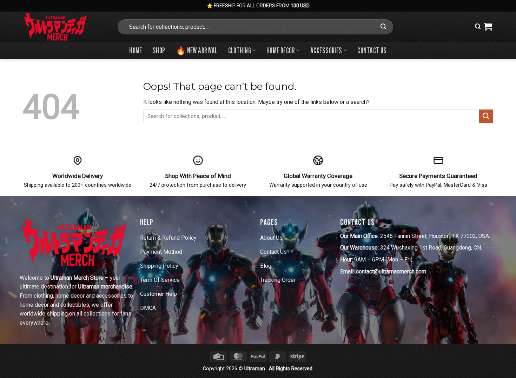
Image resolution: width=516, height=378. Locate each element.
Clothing (239, 50)
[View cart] (488, 26)
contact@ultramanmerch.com (391, 271)
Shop (159, 50)
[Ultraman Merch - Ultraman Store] (64, 27)
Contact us (371, 50)
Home (135, 50)
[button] (478, 26)
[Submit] (383, 27)
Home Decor (280, 50)
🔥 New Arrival (197, 50)
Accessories (326, 50)
